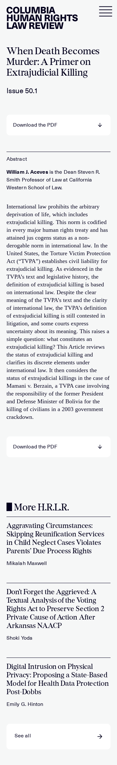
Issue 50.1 (22, 90)
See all (23, 736)
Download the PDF (35, 125)
